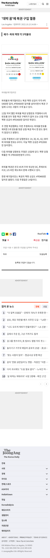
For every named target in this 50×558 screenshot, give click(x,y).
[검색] (43, 4)
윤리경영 (4, 541)
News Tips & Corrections (25, 541)
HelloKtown (7, 494)
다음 (46, 384)
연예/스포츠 (6, 484)
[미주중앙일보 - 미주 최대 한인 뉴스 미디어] (9, 4)
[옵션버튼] (46, 24)
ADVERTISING (13, 537)
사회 (3, 468)
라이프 (4, 478)
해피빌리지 (6, 530)
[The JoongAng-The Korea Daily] (11, 453)
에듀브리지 (6, 510)
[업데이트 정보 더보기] (26, 24)
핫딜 (3, 499)
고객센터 (12, 541)
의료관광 (5, 525)
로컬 (45, 306)
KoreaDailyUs (8, 504)
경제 (3, 473)
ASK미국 (5, 489)
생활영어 (5, 515)
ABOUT (4, 537)
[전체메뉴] (47, 4)
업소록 (4, 520)
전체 (37, 306)
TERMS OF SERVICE (40, 537)
